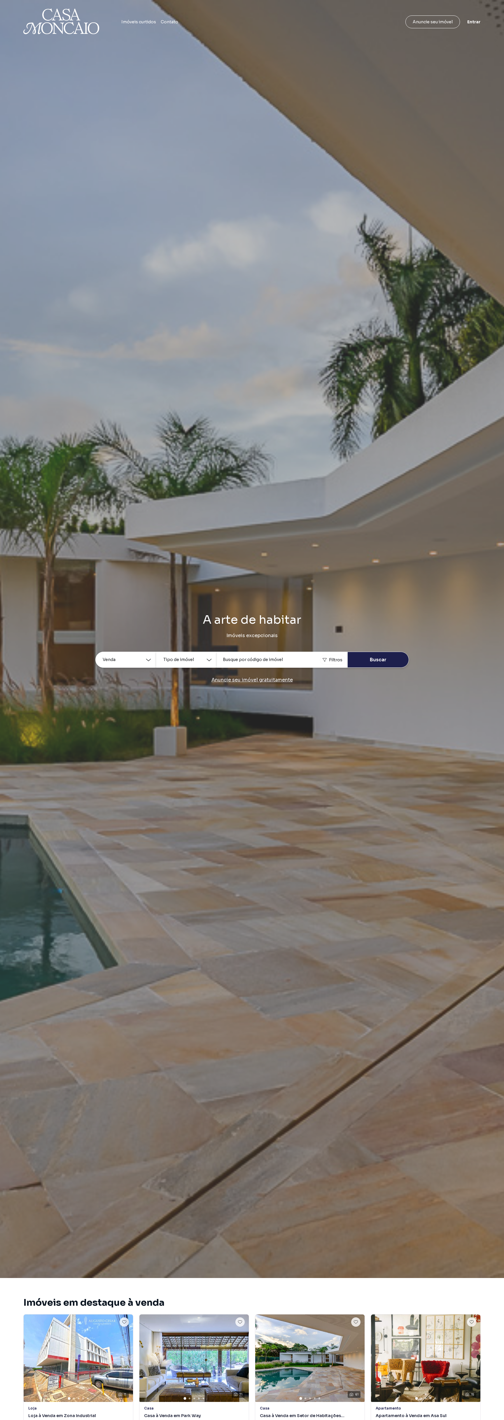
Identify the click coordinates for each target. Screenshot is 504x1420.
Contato (169, 21)
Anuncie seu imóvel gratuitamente (252, 680)
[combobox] (282, 660)
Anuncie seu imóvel (433, 21)
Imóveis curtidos (138, 21)
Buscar (378, 660)
